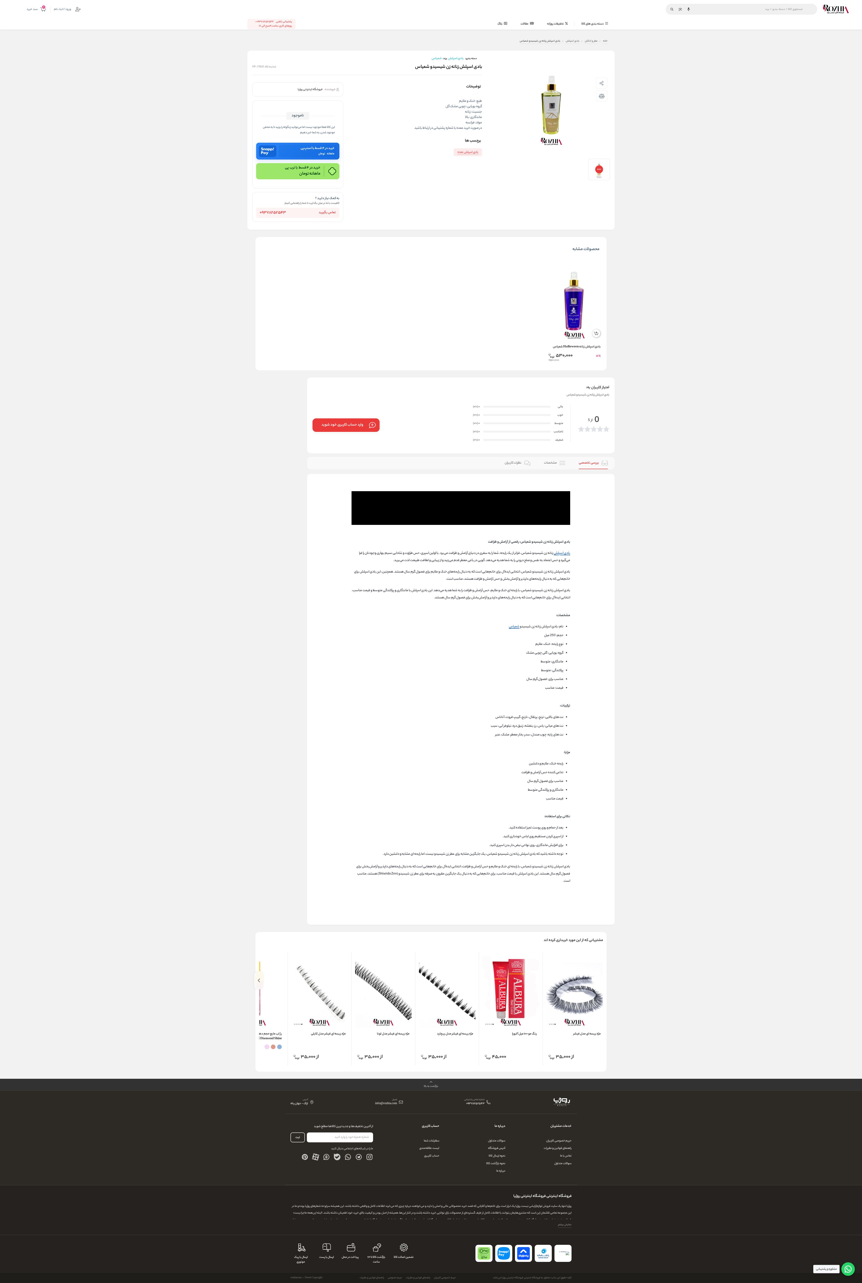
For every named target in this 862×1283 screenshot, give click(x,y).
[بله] (337, 1157)
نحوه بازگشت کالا (495, 1163)
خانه (605, 41)
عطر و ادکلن (591, 41)
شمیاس (514, 627)
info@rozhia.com (386, 1104)
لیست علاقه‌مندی (429, 1148)
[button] (555, 1024)
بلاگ (500, 24)
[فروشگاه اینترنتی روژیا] (835, 9)
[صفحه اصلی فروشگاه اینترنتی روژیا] (562, 1102)
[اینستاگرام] (369, 1157)
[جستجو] (672, 9)
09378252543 (273, 212)
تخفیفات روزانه (555, 24)
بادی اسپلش (572, 41)
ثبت (297, 1137)
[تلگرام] (358, 1157)
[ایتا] (326, 1157)
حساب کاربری (431, 1156)
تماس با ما (566, 1156)
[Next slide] (258, 980)
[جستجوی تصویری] (680, 9)
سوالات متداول (563, 1163)
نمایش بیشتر (565, 1225)
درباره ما (500, 1171)
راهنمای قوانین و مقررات (558, 1148)
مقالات (525, 24)
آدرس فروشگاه (496, 1148)
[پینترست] (304, 1157)
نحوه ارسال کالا (497, 1156)
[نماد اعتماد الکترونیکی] (563, 1253)
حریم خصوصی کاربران (559, 1141)
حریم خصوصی (395, 1278)
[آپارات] (315, 1157)
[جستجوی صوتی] (688, 9)
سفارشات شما (431, 1141)
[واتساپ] (348, 1157)
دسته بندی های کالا (592, 24)
